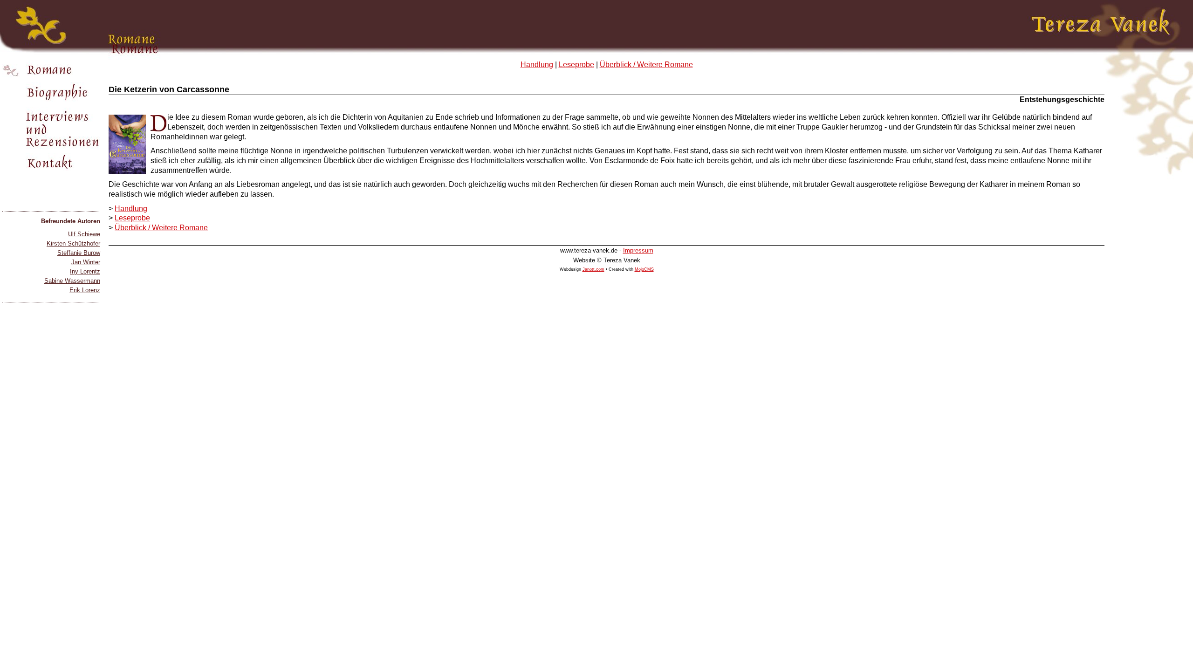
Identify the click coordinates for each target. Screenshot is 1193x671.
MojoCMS (644, 269)
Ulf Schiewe (84, 234)
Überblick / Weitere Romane (646, 64)
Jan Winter (85, 262)
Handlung (537, 64)
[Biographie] (51, 93)
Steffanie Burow (78, 252)
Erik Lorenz (84, 290)
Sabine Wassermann (72, 280)
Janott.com (593, 269)
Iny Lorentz (85, 271)
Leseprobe (576, 64)
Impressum (638, 250)
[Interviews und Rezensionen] (51, 129)
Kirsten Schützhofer (73, 243)
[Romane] (51, 70)
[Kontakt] (51, 163)
